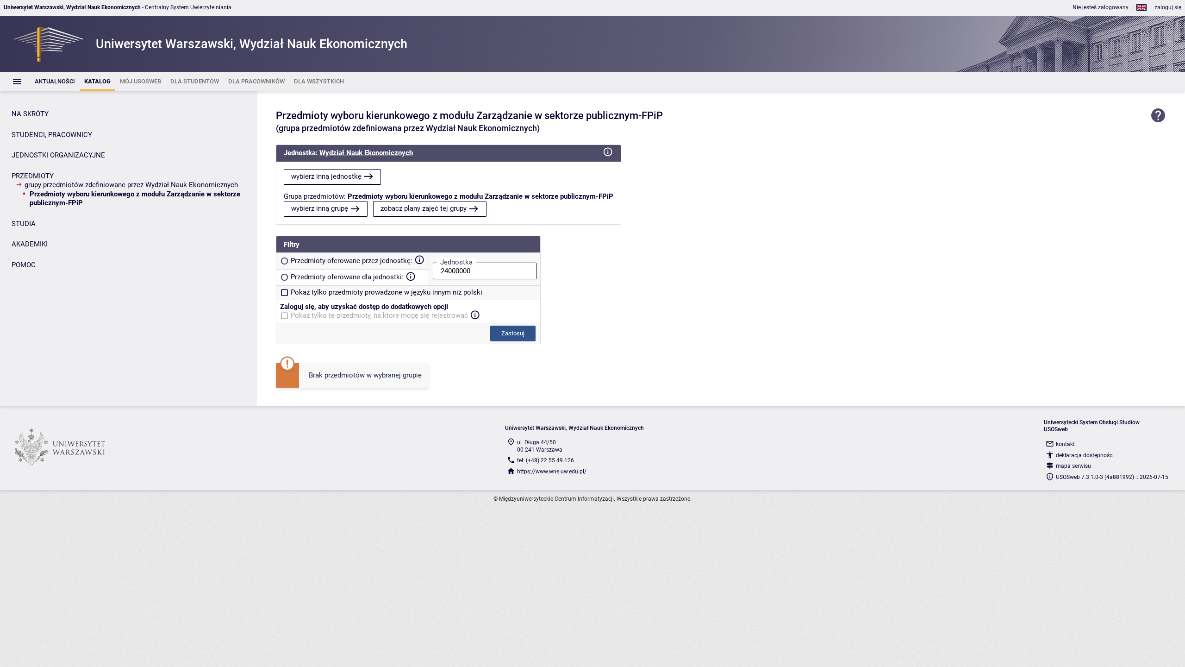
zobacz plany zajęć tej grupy (423, 208)
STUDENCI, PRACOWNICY (52, 135)
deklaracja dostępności (1085, 455)
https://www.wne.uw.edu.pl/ (551, 471)
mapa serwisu (1073, 466)
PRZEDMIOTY (33, 176)
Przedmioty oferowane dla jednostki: (347, 277)
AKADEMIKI (30, 244)
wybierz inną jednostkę (326, 176)
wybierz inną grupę (319, 208)
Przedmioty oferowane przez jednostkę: (351, 261)
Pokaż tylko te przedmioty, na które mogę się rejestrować (379, 315)
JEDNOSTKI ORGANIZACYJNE (58, 155)
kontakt (1065, 444)
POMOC (24, 265)
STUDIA (24, 224)
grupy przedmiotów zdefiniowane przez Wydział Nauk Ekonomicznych (131, 185)
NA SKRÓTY (30, 114)
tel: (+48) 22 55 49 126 (545, 460)
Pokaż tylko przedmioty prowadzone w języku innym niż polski (386, 292)
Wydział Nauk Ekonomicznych (366, 153)
